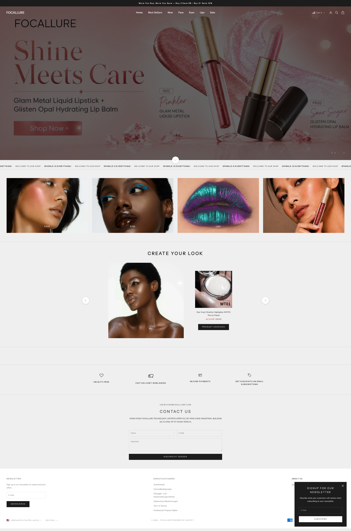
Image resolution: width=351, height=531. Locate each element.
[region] (175, 80)
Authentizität (159, 479)
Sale (212, 12)
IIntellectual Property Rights (166, 504)
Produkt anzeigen (213, 321)
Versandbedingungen (163, 483)
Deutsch (50, 515)
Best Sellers (155, 12)
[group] (175, 80)
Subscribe (320, 519)
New (170, 12)
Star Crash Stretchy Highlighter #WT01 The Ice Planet (213, 308)
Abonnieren (18, 498)
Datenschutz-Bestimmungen (166, 495)
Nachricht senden (175, 451)
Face (181, 12)
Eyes (191, 12)
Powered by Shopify (183, 515)
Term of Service (160, 500)
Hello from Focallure (300, 479)
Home (139, 12)
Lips (202, 12)
